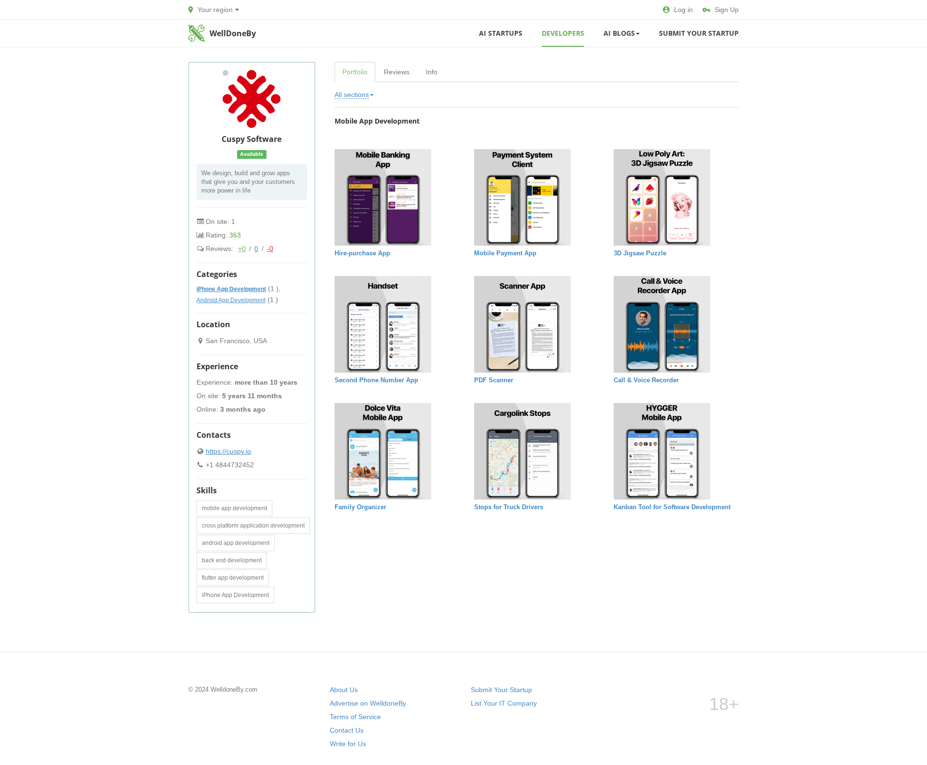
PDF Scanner (493, 380)
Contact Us (347, 730)
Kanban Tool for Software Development (672, 507)
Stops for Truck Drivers (508, 507)
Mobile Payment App (505, 253)
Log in (683, 10)
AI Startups (500, 33)
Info (431, 72)
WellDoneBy (233, 33)
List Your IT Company (504, 703)
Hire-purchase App (362, 253)
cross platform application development (253, 525)
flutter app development (233, 577)
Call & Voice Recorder (646, 380)
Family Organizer (360, 507)
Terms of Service (355, 717)
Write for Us (348, 744)
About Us (344, 690)
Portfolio (354, 72)
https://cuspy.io (228, 451)
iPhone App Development (235, 595)
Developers (563, 33)
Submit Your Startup (699, 33)
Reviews (396, 72)
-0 (270, 248)
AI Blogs (619, 33)
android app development (235, 543)
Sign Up (727, 10)
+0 (242, 248)
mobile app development (234, 508)
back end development (232, 560)
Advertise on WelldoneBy (368, 703)
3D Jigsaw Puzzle (640, 253)
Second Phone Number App (376, 380)
